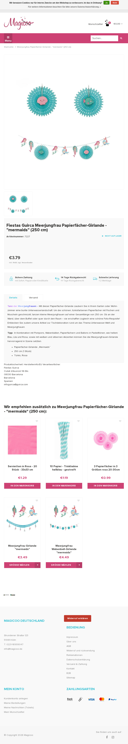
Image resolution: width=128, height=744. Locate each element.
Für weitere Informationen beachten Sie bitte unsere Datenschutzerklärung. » (64, 7)
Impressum (72, 637)
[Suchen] (121, 38)
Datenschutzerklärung (78, 660)
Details (13, 298)
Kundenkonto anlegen (16, 698)
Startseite (9, 47)
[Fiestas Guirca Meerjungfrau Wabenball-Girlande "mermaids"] (64, 519)
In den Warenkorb (22, 486)
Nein (115, 3)
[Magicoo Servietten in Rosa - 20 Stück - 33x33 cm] (22, 440)
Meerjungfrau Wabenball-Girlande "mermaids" (64, 549)
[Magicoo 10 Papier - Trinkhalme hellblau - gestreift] (64, 440)
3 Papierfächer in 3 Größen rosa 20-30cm (106, 468)
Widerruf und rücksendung (80, 650)
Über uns (71, 641)
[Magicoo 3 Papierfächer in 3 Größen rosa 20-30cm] (105, 440)
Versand (33, 298)
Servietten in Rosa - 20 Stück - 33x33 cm (22, 468)
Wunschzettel (95, 24)
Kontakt (70, 669)
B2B (68, 673)
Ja (106, 3)
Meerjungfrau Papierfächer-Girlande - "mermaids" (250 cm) (44, 47)
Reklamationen (74, 655)
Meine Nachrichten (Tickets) (19, 707)
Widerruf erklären (77, 618)
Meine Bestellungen (15, 703)
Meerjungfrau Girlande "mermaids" (22, 547)
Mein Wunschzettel (14, 712)
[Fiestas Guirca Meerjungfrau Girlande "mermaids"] (22, 519)
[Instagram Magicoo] (113, 737)
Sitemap (70, 678)
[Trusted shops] (9, 595)
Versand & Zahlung (76, 664)
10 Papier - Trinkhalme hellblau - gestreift (64, 468)
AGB (68, 646)
